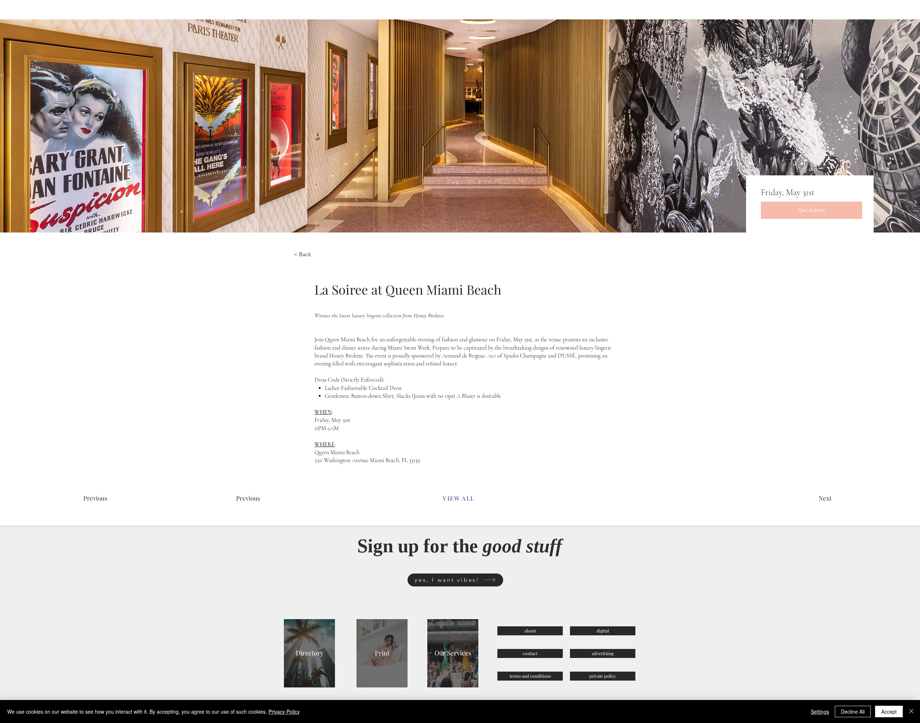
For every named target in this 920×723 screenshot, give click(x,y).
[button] (262, 498)
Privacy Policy (284, 711)
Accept (889, 711)
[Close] (911, 711)
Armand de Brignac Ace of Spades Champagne (494, 355)
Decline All (853, 711)
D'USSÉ (566, 355)
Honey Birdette (346, 355)
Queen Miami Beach (347, 339)
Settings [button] (820, 711)
